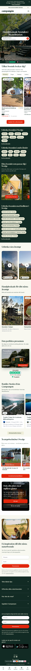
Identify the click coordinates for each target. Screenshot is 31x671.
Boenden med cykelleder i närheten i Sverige (13, 218)
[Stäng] (29, 2)
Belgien (16, 154)
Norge (10, 151)
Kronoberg (20, 137)
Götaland (25, 133)
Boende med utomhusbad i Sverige (10, 215)
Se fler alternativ (5, 143)
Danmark (4, 151)
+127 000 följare (22, 61)
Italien (10, 154)
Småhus (26, 74)
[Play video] (10, 265)
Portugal (23, 151)
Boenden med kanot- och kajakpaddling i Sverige (13, 228)
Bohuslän (4, 133)
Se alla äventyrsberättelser (16, 476)
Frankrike (22, 154)
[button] (10, 265)
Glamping (5, 74)
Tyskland (17, 151)
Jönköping (12, 137)
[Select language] (28, 11)
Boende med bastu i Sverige (9, 211)
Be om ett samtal (15, 506)
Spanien (4, 154)
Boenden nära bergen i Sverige (9, 235)
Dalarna (11, 133)
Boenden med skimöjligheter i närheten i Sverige (13, 232)
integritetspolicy (10, 573)
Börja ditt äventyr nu (7, 37)
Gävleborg (17, 133)
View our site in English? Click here (15, 7)
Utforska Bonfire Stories (15, 433)
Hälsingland (5, 137)
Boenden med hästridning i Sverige (10, 225)
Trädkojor (19, 74)
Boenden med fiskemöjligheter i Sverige (11, 222)
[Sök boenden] (28, 38)
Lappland (4, 140)
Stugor (12, 74)
